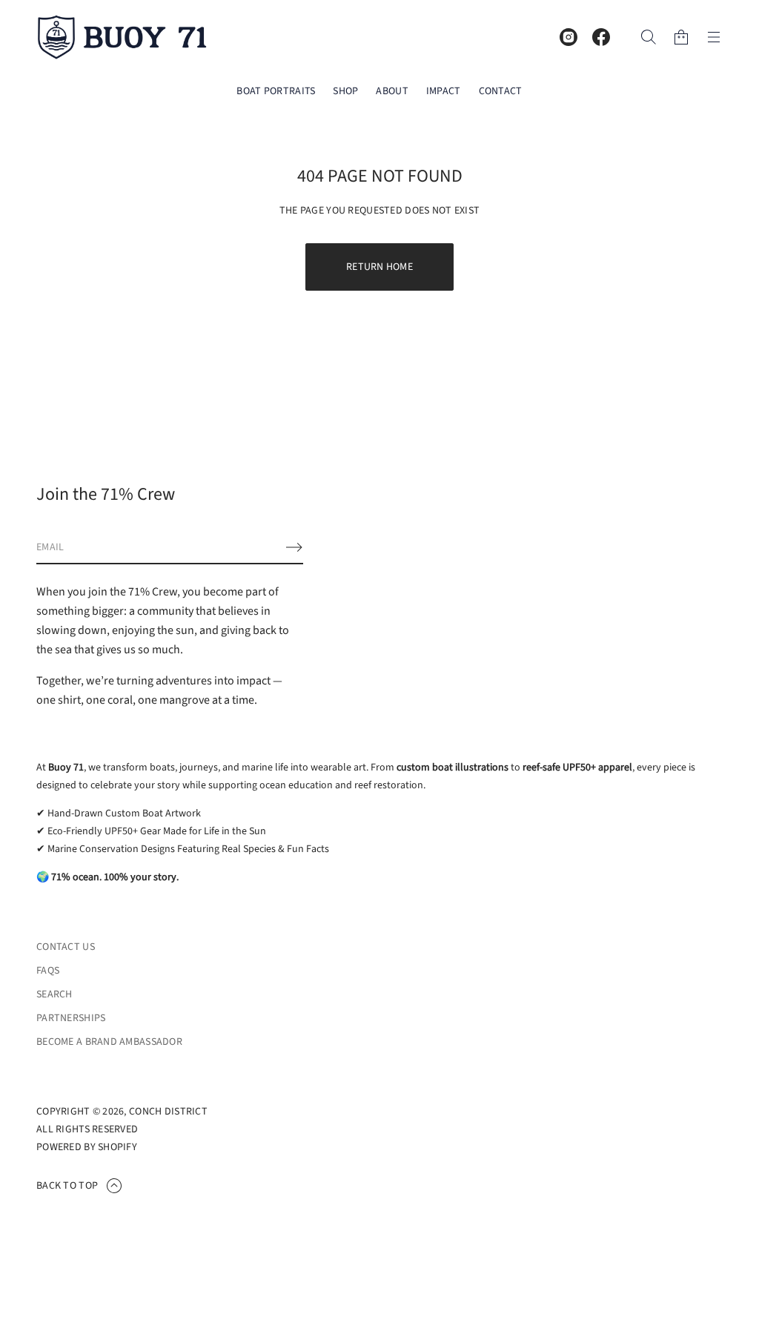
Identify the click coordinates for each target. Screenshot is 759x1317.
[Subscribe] (294, 547)
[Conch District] (122, 37)
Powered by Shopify (86, 1147)
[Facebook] (601, 37)
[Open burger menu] (714, 37)
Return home (379, 267)
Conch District (168, 1111)
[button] (648, 37)
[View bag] (681, 37)
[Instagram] (568, 37)
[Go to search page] (648, 37)
